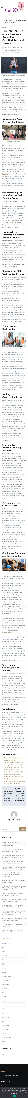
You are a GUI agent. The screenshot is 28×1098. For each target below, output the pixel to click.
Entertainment (6, 976)
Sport (3, 1021)
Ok (14, 1095)
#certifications (13, 50)
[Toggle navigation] (2, 7)
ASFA (8, 286)
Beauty (4, 947)
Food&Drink (5, 984)
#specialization (6, 54)
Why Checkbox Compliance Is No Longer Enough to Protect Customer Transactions (14, 874)
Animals (4, 943)
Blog (3, 951)
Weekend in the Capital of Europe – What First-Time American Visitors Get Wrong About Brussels (13, 844)
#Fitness (11, 52)
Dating (4, 968)
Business (4, 956)
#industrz (16, 52)
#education (5, 52)
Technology (5, 1025)
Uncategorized (6, 1037)
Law (3, 1005)
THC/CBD (5, 1029)
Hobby (4, 996)
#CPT (19, 50)
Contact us (4, 1086)
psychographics (7, 477)
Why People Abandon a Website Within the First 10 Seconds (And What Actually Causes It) (13, 912)
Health (4, 27)
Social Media (5, 1017)
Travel (4, 1033)
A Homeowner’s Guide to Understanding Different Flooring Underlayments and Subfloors (14, 887)
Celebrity (4, 960)
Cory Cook (9, 47)
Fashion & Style (6, 980)
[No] (26, 1092)
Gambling (5, 988)
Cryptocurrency (6, 964)
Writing (4, 1041)
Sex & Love (5, 1013)
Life (3, 1009)
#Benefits (6, 50)
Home (3, 1001)
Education (5, 972)
